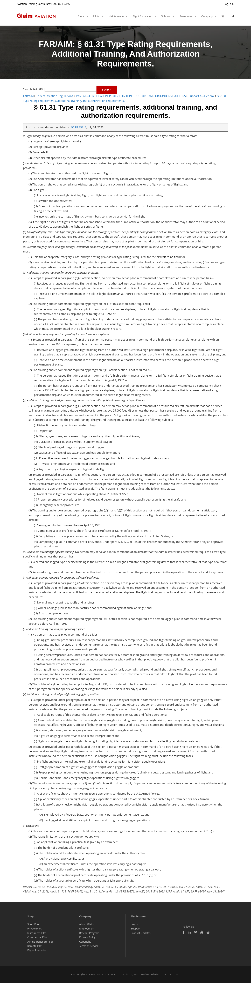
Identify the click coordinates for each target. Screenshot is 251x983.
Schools (166, 16)
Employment (86, 928)
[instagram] (208, 932)
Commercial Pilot (37, 937)
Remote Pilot (34, 946)
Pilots (96, 16)
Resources (186, 16)
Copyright (85, 941)
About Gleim (86, 924)
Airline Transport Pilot (40, 941)
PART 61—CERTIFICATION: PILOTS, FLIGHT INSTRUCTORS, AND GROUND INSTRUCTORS (131, 96)
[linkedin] (189, 932)
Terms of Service (88, 946)
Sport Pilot (33, 924)
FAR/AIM (28, 96)
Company (207, 16)
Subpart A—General (201, 96)
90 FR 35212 (78, 127)
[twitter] (195, 932)
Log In (134, 924)
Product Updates (140, 933)
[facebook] (183, 932)
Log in (228, 3)
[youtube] (201, 932)
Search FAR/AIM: (33, 89)
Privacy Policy (87, 937)
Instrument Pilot (36, 933)
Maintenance (116, 16)
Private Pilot (34, 928)
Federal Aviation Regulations (55, 96)
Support (135, 928)
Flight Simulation (142, 16)
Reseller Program (89, 933)
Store (81, 16)
